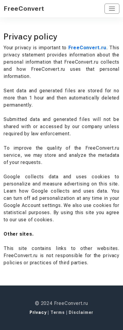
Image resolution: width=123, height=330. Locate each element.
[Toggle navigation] (111, 9)
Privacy (38, 312)
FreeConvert (24, 8)
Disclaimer (81, 312)
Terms (58, 312)
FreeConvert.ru (87, 47)
